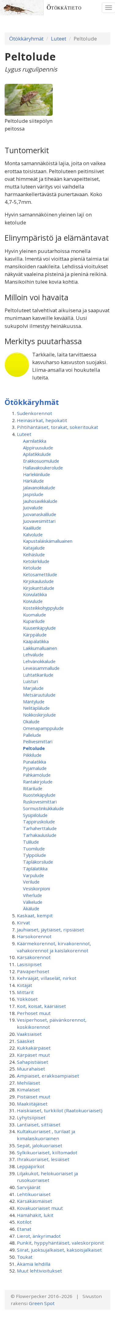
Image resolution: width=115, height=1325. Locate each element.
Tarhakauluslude (39, 835)
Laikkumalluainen (40, 648)
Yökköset (27, 999)
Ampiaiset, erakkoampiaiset (48, 1076)
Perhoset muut (34, 1013)
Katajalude (34, 548)
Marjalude (33, 688)
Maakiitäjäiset (32, 1104)
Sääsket (25, 1041)
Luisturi (30, 681)
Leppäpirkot (30, 1166)
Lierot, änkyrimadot (39, 1236)
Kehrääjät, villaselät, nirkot (46, 978)
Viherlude (32, 895)
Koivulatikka (35, 594)
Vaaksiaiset (29, 1034)
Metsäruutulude (39, 695)
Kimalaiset (28, 1089)
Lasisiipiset (29, 964)
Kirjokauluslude (38, 581)
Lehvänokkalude (39, 661)
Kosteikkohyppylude (43, 608)
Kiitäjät (24, 985)
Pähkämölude (37, 775)
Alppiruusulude (38, 448)
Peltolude (34, 748)
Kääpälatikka (36, 641)
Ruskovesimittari (40, 801)
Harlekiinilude (36, 474)
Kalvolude (33, 534)
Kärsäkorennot (34, 957)
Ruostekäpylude (39, 795)
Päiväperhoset (33, 971)
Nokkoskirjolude (39, 715)
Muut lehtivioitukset (39, 1271)
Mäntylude (33, 701)
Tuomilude (34, 848)
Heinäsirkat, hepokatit (42, 420)
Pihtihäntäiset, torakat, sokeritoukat (57, 427)
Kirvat (23, 922)
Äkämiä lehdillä (33, 1264)
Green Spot (42, 1303)
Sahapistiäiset (32, 1062)
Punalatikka (34, 762)
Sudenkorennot (34, 413)
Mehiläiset (28, 1083)
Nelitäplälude (36, 708)
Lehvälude (33, 654)
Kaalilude (32, 528)
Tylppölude (34, 855)
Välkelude (32, 902)
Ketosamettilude (40, 574)
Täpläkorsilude (38, 862)
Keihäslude (34, 554)
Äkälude (31, 908)
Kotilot (24, 1222)
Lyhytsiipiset (31, 1117)
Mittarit (25, 992)
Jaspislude (33, 494)
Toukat (25, 1257)
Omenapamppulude (43, 728)
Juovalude (33, 507)
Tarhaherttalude (40, 828)
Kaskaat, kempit (35, 915)
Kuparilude (34, 621)
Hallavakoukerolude (43, 467)
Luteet (58, 38)
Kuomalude (34, 615)
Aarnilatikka (34, 441)
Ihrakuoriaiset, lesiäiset (43, 1159)
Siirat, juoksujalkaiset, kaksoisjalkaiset (59, 1250)
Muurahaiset (31, 1069)
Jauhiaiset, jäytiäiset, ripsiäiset (50, 930)
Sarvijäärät (28, 1187)
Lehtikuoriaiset (34, 1194)
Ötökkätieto (64, 7)
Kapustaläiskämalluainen (47, 541)
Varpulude (33, 875)
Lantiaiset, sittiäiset (38, 1124)
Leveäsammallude (41, 668)
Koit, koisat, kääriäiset (41, 1006)
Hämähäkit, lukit (35, 1215)
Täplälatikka (35, 868)
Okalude (31, 721)
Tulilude (31, 842)
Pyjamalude (35, 768)
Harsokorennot (34, 936)
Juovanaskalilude (39, 514)
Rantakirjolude (37, 782)
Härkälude (33, 481)
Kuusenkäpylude (39, 628)
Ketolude (32, 568)
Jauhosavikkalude (40, 501)
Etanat (24, 1229)
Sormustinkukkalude (43, 808)
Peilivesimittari (37, 741)
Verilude (31, 882)
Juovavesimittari (39, 521)
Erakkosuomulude (41, 461)
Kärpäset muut (33, 1055)
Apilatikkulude (37, 454)
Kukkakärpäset (34, 1048)
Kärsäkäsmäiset (34, 1201)
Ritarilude (32, 788)
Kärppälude (35, 634)
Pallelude (32, 735)
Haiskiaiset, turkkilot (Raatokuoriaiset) (59, 1110)
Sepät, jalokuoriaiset (39, 1145)
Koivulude (33, 601)
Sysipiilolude (35, 815)
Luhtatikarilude (38, 675)
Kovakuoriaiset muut (40, 1208)
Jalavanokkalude (39, 487)
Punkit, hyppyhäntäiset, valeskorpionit (60, 1243)
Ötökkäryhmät (26, 38)
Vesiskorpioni (36, 888)
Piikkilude (32, 755)
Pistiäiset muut (33, 1097)
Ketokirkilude (36, 561)
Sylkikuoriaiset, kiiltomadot (47, 1152)
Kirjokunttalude (38, 588)
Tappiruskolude (39, 821)
